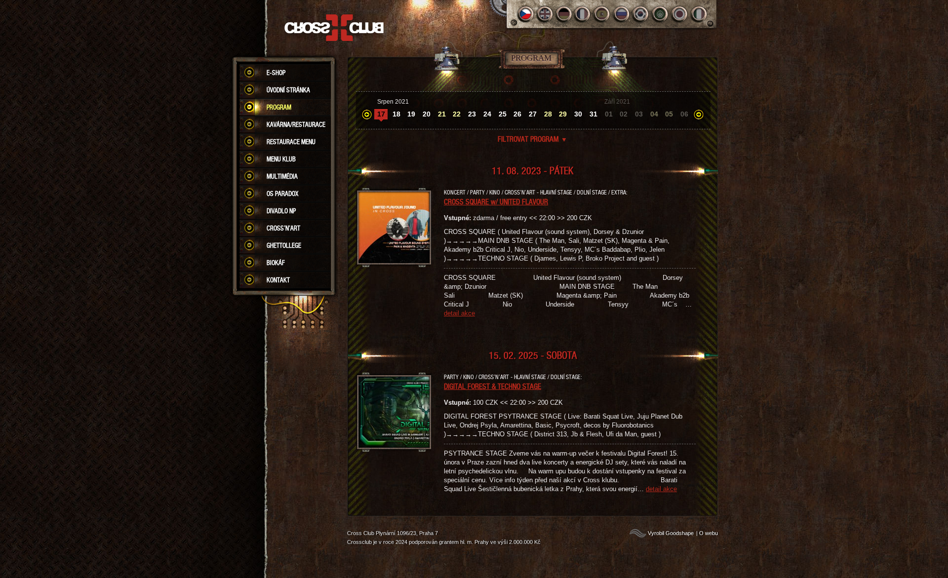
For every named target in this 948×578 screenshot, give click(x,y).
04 (654, 114)
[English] (544, 14)
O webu (708, 533)
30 (578, 114)
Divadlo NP (281, 211)
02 (624, 114)
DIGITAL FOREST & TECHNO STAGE (492, 386)
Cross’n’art (283, 228)
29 (563, 114)
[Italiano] (699, 14)
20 (427, 114)
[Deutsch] (564, 14)
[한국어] (641, 14)
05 (669, 114)
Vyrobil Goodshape (671, 533)
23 (472, 114)
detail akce (459, 313)
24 (487, 114)
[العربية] (660, 14)
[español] (602, 14)
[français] (583, 14)
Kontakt (278, 280)
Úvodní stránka (288, 90)
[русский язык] (622, 14)
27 (533, 114)
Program (279, 107)
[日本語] (679, 14)
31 (593, 114)
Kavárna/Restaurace (296, 124)
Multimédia (282, 176)
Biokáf (276, 263)
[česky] (525, 14)
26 (517, 114)
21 (442, 114)
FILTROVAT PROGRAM (532, 138)
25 (503, 114)
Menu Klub (281, 159)
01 (609, 114)
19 (411, 114)
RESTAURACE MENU (291, 142)
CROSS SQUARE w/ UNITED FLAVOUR (496, 201)
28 (548, 114)
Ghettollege (284, 245)
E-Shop (276, 73)
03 (639, 114)
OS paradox (282, 193)
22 (457, 114)
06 (684, 114)
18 (396, 114)
